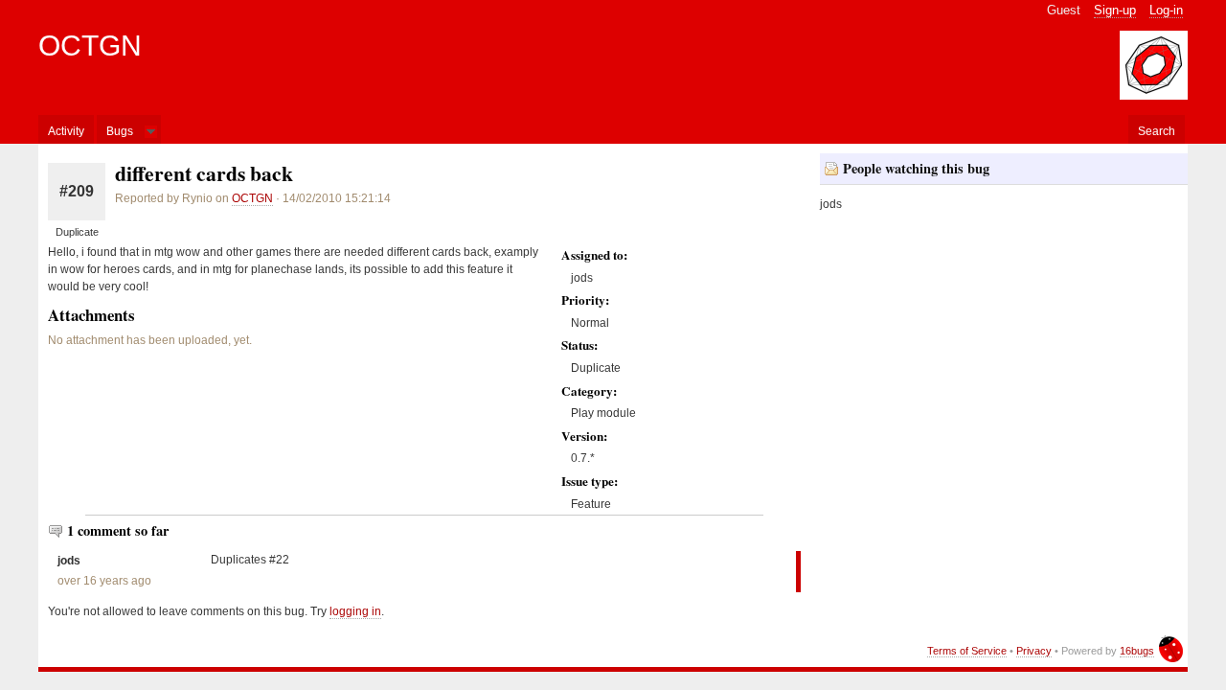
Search (1156, 131)
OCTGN (90, 45)
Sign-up (1115, 10)
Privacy (1034, 650)
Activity (66, 131)
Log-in (1166, 10)
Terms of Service (967, 650)
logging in (355, 611)
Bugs (119, 131)
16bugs (1137, 650)
